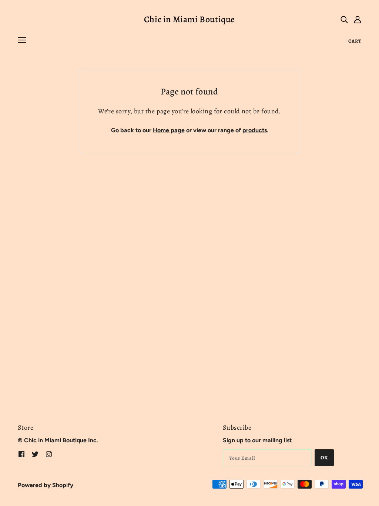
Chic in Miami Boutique (189, 19)
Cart (354, 41)
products (254, 130)
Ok (324, 457)
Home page (169, 130)
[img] (344, 19)
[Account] (357, 19)
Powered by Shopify (45, 485)
